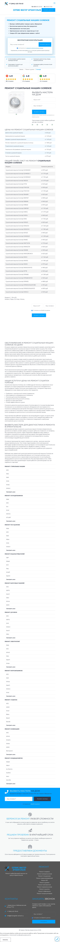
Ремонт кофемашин (12, 729)
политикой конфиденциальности (20, 935)
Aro (7, 506)
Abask (8, 561)
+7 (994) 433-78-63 (16, 4)
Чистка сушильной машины (12, 156)
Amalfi (8, 572)
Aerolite (8, 780)
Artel (7, 510)
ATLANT (8, 517)
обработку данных (35, 116)
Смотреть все (10, 492)
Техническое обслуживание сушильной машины (18, 149)
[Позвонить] (57, 939)
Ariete (8, 743)
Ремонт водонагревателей (15, 554)
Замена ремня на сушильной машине (15, 136)
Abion (8, 765)
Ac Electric (9, 769)
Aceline (8, 772)
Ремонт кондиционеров (14, 758)
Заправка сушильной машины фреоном (15, 139)
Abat (7, 499)
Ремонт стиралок (44, 871)
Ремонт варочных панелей (14, 583)
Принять (5, 939)
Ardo (7, 481)
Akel (7, 477)
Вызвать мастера (39, 112)
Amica (8, 681)
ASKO (8, 707)
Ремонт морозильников (13, 670)
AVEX (7, 605)
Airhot (8, 652)
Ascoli (8, 594)
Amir (7, 623)
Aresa (7, 484)
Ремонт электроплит (12, 641)
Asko (7, 597)
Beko (7, 714)
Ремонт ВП (44, 880)
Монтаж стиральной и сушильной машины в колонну (19, 142)
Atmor (8, 601)
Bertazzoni (9, 751)
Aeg (7, 568)
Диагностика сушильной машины (14, 132)
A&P (7, 557)
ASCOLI (8, 514)
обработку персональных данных (34, 48)
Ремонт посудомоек (12, 525)
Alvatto (8, 740)
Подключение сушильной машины (14, 146)
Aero (7, 776)
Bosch (8, 718)
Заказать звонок (48, 10)
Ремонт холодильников (14, 495)
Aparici (8, 576)
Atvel (7, 710)
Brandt (8, 721)
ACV (7, 565)
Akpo (7, 539)
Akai (7, 473)
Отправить (43, 921)
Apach (8, 659)
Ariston (8, 488)
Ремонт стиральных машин (15, 466)
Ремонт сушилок (29, 69)
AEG (7, 470)
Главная (21, 69)
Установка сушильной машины (13, 152)
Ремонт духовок (11, 612)
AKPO (8, 590)
